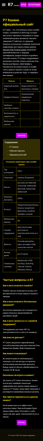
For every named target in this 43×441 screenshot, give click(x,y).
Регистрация (34, 5)
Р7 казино (14, 147)
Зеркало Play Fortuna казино (14, 50)
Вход (23, 5)
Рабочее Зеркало (17, 151)
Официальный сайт (18, 155)
